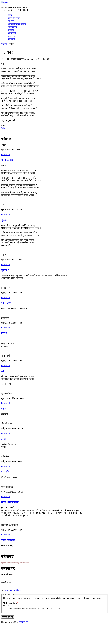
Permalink (5, 154)
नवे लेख (11, 21)
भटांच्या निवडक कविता (17, 24)
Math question (10, 603)
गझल (3, 128)
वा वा (3, 438)
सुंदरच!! (5, 270)
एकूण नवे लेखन (14, 18)
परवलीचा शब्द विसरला (14, 590)
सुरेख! (4, 219)
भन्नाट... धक (7, 159)
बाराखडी (11, 39)
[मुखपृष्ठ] (5, 2)
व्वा (2, 370)
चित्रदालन (12, 27)
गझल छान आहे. (8, 540)
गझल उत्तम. (6, 302)
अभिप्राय (11, 36)
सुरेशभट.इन (23, 622)
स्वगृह (10, 15)
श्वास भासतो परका (9, 502)
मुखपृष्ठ (4, 44)
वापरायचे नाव (7, 574)
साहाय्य (11, 30)
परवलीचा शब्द (7, 582)
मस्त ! (4, 333)
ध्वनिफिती (12, 33)
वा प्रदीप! (5, 471)
